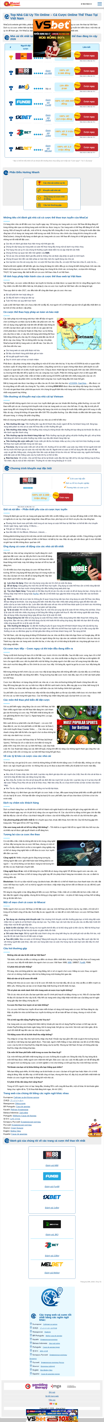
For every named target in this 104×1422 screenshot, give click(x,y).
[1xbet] (23, 117)
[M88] (23, 71)
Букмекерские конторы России (52, 1362)
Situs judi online (54, 1343)
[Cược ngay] (61, 492)
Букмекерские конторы (31, 1122)
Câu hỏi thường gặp (53, 205)
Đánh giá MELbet (48, 148)
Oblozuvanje (20, 1103)
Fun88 (82, 962)
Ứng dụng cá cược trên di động (54, 198)
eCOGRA (73, 383)
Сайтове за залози (50, 1324)
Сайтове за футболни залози (26, 1097)
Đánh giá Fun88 (48, 102)
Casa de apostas (23, 1106)
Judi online (23, 1113)
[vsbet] (23, 56)
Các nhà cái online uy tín (54, 183)
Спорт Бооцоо (17, 1128)
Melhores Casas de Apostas (24, 1116)
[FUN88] (23, 102)
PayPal (36, 593)
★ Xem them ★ (86, 4)
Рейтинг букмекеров (19, 1110)
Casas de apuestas (19, 1134)
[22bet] (23, 132)
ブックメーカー (16, 1100)
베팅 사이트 (44, 1351)
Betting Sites (16, 1131)
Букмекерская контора (48, 1340)
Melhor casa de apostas (54, 1336)
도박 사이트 (15, 1119)
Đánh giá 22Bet (48, 133)
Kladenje (48, 1332)
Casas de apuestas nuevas (50, 1374)
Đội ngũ (52, 1392)
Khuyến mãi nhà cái (51, 190)
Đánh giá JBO (52, 1235)
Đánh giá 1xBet (48, 117)
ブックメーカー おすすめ (48, 1328)
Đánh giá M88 (48, 72)
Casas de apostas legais (51, 1347)
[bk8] (23, 87)
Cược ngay (89, 55)
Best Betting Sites (46, 1370)
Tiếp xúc (52, 1400)
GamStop (82, 383)
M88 (69, 962)
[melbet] (23, 148)
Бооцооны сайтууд (48, 1366)
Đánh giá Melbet (52, 1273)
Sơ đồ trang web (52, 1396)
